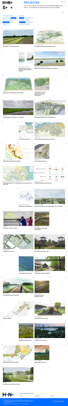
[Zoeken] (62, 2)
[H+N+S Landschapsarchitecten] (8, 397)
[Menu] (64, 2)
